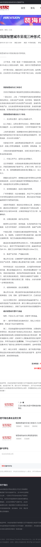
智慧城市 (18, 426)
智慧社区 (26, 426)
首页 (23, 7)
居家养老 (34, 426)
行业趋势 (26, 438)
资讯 (32, 7)
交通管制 (20, 341)
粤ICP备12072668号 (33, 542)
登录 (3, 466)
